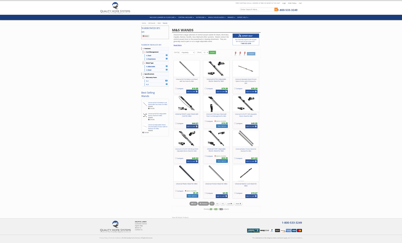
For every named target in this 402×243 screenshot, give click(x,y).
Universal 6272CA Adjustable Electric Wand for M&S (216, 80)
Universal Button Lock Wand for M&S (246, 185)
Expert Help (242, 17)
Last (229, 204)
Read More (178, 45)
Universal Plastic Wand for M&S (186, 184)
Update (212, 52)
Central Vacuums (185, 17)
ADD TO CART (191, 91)
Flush (149, 55)
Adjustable (151, 66)
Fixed (149, 70)
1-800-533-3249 (287, 10)
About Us (138, 228)
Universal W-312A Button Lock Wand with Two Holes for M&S (157, 103)
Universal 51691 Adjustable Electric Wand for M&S (216, 150)
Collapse (143, 49)
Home (144, 23)
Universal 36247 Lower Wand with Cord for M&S (186, 115)
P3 (223, 204)
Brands (231, 17)
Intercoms (200, 17)
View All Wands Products (180, 217)
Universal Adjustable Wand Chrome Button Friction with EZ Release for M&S (245, 81)
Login (284, 3)
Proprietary (151, 59)
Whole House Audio (216, 17)
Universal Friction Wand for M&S (216, 184)
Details (152, 108)
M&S (159, 23)
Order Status (292, 3)
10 (166, 80)
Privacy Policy (104, 238)
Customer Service (141, 224)
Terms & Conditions (115, 238)
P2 (217, 204)
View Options (222, 126)
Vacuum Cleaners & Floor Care (162, 17)
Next (238, 204)
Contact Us (138, 230)
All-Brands (151, 23)
